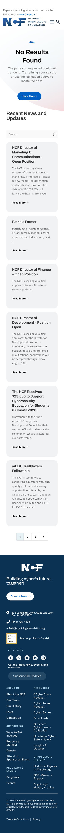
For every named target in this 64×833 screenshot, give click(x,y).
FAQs (9, 712)
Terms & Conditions (17, 819)
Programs (12, 777)
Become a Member (12, 743)
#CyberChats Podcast (42, 696)
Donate (11, 750)
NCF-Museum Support (43, 777)
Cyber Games (42, 712)
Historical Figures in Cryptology (45, 768)
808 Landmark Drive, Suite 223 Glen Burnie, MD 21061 (32, 614)
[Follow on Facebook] (10, 657)
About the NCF (15, 694)
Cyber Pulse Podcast (42, 705)
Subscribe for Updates (27, 676)
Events (10, 783)
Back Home (29, 96)
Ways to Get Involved (14, 734)
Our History (13, 706)
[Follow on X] (18, 657)
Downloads (41, 718)
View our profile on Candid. (34, 638)
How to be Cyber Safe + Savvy (45, 738)
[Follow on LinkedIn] (35, 657)
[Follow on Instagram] (43, 657)
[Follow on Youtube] (27, 657)
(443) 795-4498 (21, 621)
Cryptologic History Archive (44, 786)
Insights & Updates (40, 747)
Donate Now (19, 596)
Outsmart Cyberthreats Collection (42, 727)
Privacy (37, 819)
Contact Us (13, 717)
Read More (19, 202)
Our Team (12, 700)
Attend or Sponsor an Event (17, 758)
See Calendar (27, 14)
